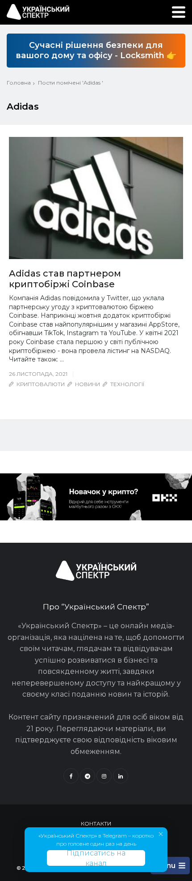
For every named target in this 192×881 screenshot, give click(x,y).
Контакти (96, 823)
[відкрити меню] (179, 12)
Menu (165, 865)
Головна (19, 82)
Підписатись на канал (96, 858)
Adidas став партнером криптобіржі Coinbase (65, 278)
